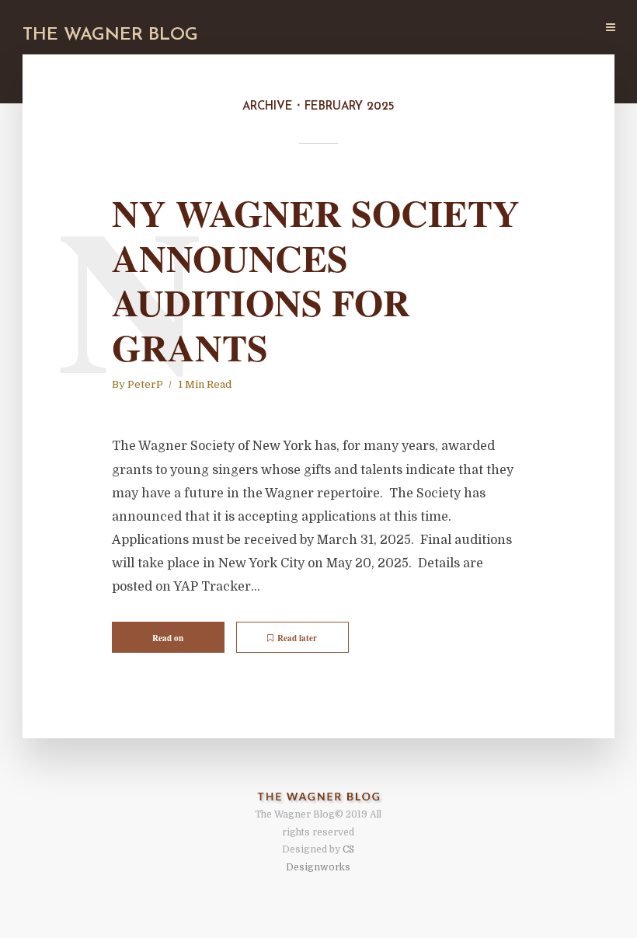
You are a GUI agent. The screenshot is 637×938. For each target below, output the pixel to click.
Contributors (357, 28)
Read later (297, 638)
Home (222, 28)
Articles (279, 28)
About (428, 28)
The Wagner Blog (110, 35)
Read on (167, 638)
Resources (492, 28)
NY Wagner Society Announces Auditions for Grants (316, 279)
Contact (562, 28)
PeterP (145, 384)
